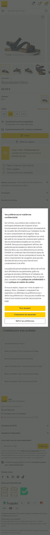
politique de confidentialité (32, 280)
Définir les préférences (25, 321)
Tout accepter (25, 308)
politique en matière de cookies (21, 282)
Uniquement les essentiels (25, 315)
